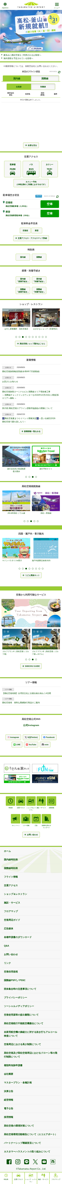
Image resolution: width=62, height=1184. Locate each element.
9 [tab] (42, 337)
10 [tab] (46, 337)
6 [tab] (32, 337)
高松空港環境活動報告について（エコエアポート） (30, 1134)
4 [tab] (26, 337)
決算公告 (8, 1091)
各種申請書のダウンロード (18, 937)
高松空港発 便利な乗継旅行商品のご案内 (21, 702)
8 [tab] (39, 337)
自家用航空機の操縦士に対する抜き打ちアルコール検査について (30, 1034)
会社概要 (8, 1074)
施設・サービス (12, 902)
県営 (37, 230)
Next (56, 30)
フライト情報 (11, 876)
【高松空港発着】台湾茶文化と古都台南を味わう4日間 (26, 693)
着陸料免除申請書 (13, 1065)
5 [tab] (29, 337)
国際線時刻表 (11, 868)
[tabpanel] (17, 458)
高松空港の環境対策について (19, 1125)
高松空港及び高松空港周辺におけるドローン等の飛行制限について (30, 1055)
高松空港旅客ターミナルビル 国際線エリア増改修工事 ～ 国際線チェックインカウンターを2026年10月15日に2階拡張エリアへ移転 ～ (30, 395)
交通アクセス (11, 885)
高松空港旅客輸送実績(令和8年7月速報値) (21, 371)
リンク (7, 963)
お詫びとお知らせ (10, 381)
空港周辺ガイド (12, 920)
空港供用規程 (11, 971)
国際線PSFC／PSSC (14, 980)
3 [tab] (22, 337)
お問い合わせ (11, 954)
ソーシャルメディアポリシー (19, 1006)
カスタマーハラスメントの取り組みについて (27, 1151)
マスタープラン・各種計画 (18, 1082)
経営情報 (8, 1099)
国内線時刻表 (11, 859)
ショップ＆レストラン (15, 894)
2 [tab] (19, 337)
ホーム (7, 851)
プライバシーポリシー (15, 997)
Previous (5, 30)
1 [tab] (16, 337)
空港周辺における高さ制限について (22, 1044)
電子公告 (8, 1108)
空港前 (25, 230)
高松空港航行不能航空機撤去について (23, 1023)
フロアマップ (11, 911)
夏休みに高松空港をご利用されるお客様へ (22, 55)
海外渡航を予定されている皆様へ (18, 58)
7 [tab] (36, 337)
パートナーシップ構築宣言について (22, 1143)
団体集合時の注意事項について (20, 988)
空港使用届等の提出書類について (21, 1014)
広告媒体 (8, 928)
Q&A (6, 945)
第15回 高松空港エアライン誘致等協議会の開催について (27, 408)
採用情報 (8, 1117)
